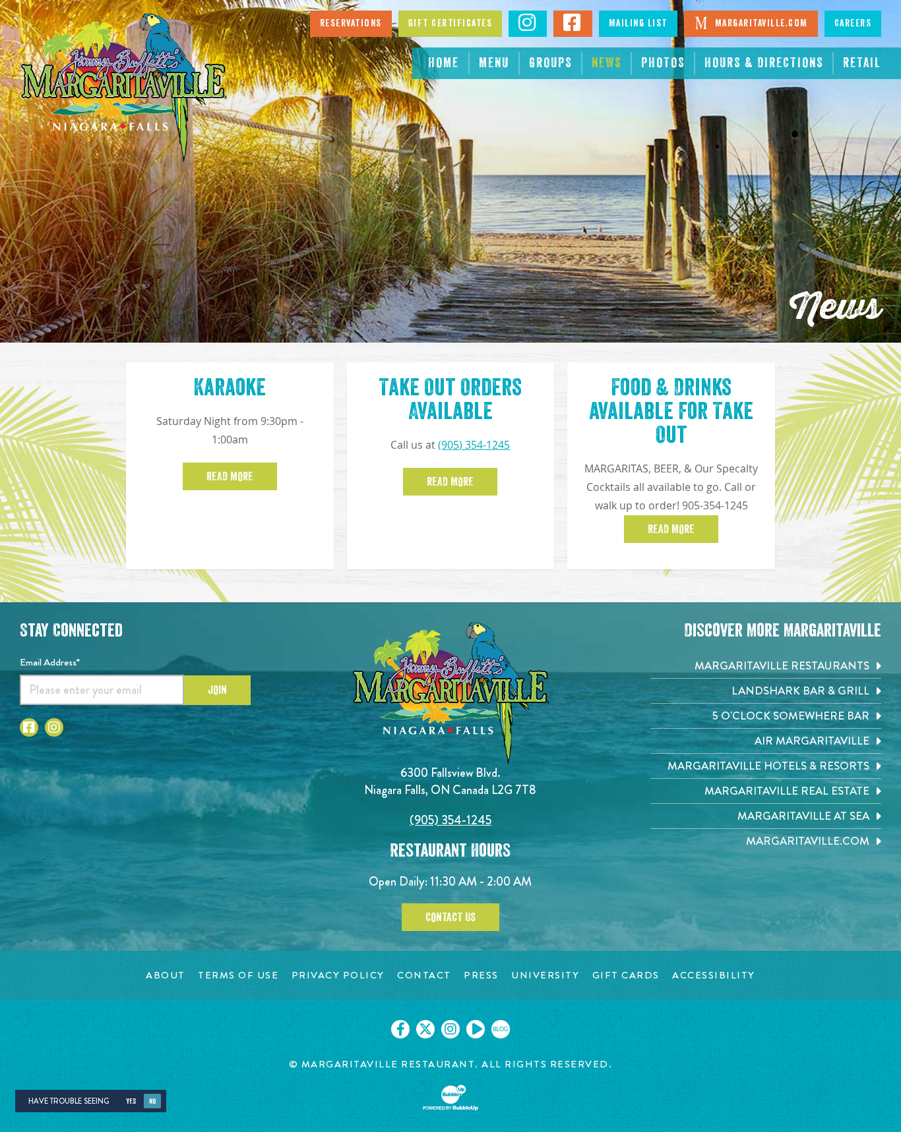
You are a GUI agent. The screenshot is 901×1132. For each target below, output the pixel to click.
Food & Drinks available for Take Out (671, 411)
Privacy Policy (338, 975)
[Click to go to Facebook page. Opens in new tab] (29, 727)
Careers (853, 23)
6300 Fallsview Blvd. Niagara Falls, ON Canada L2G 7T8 (450, 781)
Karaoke (229, 387)
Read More (229, 476)
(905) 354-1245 (474, 445)
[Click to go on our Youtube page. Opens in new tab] (475, 1029)
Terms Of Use (238, 975)
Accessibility (713, 975)
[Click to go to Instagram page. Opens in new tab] (54, 727)
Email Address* (50, 662)
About (165, 975)
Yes (131, 1101)
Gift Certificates (450, 23)
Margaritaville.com (760, 23)
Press (481, 975)
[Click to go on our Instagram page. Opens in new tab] (450, 1029)
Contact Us (450, 917)
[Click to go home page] (123, 87)
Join (217, 690)
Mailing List (638, 23)
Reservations (351, 23)
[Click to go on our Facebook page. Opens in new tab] (400, 1029)
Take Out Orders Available (450, 399)
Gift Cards (626, 975)
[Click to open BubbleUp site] (450, 1097)
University (545, 975)
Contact (424, 975)
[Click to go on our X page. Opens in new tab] (425, 1029)
